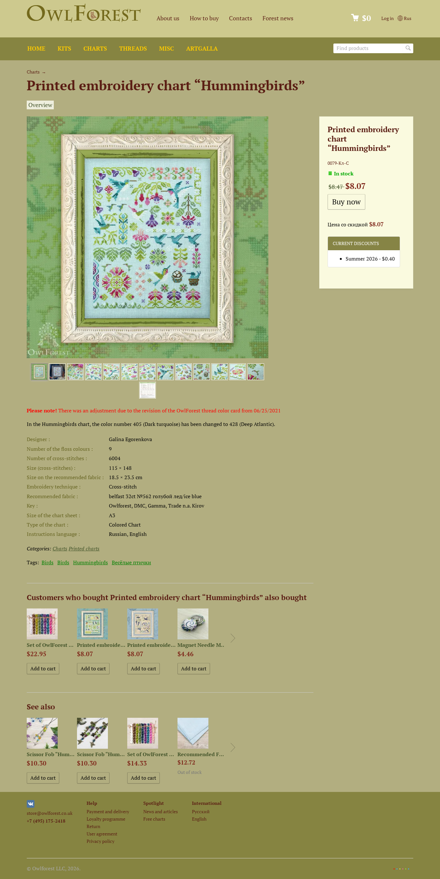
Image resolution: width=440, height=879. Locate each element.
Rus (407, 18)
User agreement (102, 834)
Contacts (240, 18)
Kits (64, 48)
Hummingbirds (90, 562)
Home (36, 48)
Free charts (154, 819)
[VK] (30, 806)
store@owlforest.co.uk (49, 813)
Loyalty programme (106, 819)
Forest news (278, 18)
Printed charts (84, 548)
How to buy (204, 18)
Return (93, 826)
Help (92, 803)
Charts (95, 48)
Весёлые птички (131, 562)
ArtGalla (202, 48)
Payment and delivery (108, 811)
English (199, 819)
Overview (40, 105)
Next (233, 638)
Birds (47, 562)
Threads (133, 48)
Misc (166, 48)
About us (168, 18)
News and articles (160, 811)
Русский (201, 811)
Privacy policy (100, 841)
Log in (387, 18)
